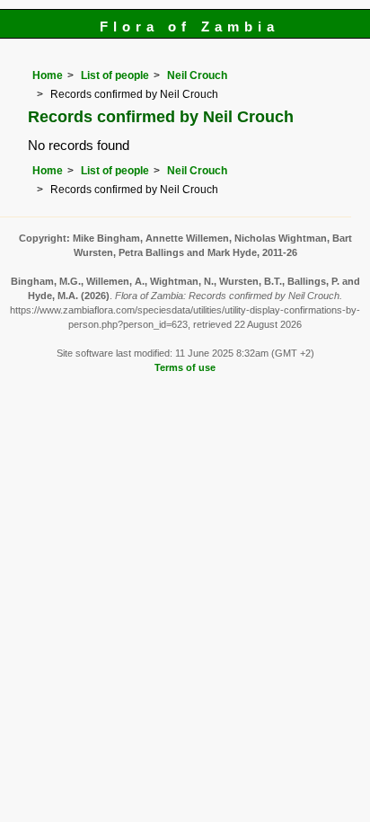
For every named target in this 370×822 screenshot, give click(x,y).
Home (47, 75)
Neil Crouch (197, 75)
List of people (115, 75)
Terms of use (185, 367)
